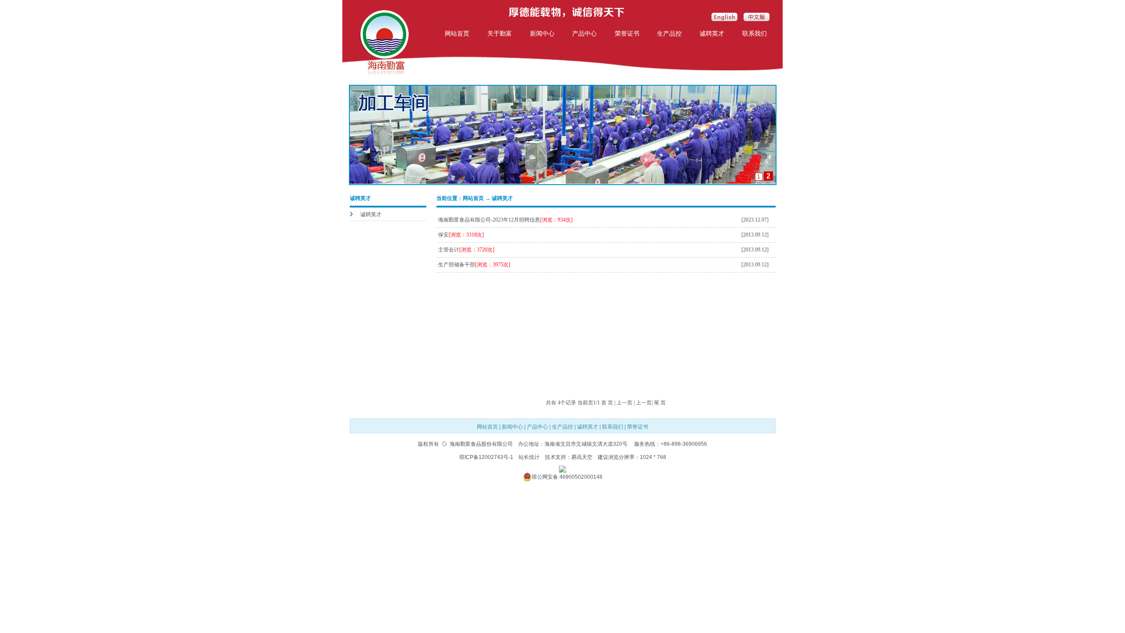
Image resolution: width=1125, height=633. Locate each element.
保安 (443, 235)
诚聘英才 (712, 33)
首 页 (607, 403)
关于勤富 (499, 33)
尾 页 (660, 403)
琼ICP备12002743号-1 (486, 457)
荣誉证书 (627, 33)
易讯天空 (581, 457)
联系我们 (754, 33)
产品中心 (584, 33)
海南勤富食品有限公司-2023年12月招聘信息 (489, 220)
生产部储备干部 (456, 265)
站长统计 (529, 457)
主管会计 (448, 250)
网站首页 (457, 33)
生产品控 (669, 33)
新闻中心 (542, 33)
